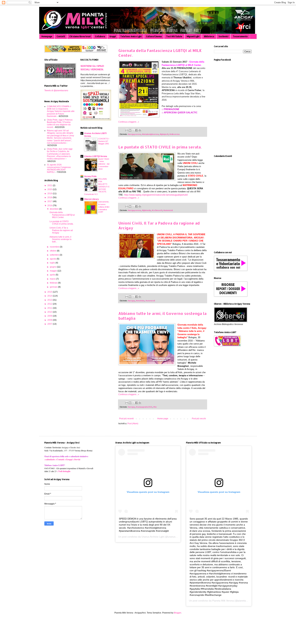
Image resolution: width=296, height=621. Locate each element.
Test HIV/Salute (174, 36)
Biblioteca (209, 36)
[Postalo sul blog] (130, 130)
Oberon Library (91, 199)
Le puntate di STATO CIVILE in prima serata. (159, 146)
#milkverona (174, 134)
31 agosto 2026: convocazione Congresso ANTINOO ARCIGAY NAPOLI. (59, 168)
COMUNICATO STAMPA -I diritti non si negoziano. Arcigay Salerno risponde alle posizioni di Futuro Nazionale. (61, 111)
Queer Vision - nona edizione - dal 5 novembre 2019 (103, 164)
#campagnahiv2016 (144, 407)
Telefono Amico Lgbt (131, 36)
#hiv (155, 407)
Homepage (46, 36)
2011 (50, 308)
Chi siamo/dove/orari (80, 36)
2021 (50, 185)
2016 (50, 205)
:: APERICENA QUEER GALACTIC (179, 112)
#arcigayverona (134, 134)
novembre (55, 247)
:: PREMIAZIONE (170, 109)
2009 (50, 316)
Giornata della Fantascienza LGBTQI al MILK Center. (62, 215)
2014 (50, 296)
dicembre (54, 209)
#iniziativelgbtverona (150, 134)
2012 (50, 304)
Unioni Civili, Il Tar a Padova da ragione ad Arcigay (61, 230)
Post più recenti (126, 418)
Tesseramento (240, 36)
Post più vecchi (199, 418)
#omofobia (140, 301)
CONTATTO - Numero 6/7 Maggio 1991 (104, 141)
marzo (53, 279)
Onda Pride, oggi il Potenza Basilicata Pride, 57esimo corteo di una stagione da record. (59, 123)
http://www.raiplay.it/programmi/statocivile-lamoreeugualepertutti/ (156, 195)
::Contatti (59, 459)
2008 (50, 320)
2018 (50, 197)
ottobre (53, 251)
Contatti (61, 36)
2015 (50, 292)
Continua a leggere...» (128, 122)
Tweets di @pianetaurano (56, 90)
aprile (53, 275)
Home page (162, 418)
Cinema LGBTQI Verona (95, 156)
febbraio (54, 283)
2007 (50, 324)
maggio (53, 271)
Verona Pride (90, 176)
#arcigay (131, 301)
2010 (50, 312)
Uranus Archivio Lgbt (152, 536)
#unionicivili (168, 210)
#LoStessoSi (157, 210)
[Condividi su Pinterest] (139, 130)
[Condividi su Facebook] (136, 130)
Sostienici (223, 36)
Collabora (100, 36)
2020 (50, 189)
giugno (53, 267)
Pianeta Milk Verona (223, 600)
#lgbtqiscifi (164, 134)
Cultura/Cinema (154, 36)
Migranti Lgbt (193, 36)
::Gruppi (68, 459)
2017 (50, 201)
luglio (53, 263)
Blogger (177, 613)
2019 (50, 193)
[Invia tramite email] (126, 130)
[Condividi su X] (133, 130)
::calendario (49, 459)
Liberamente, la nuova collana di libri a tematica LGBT (103, 207)
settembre (55, 255)
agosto (53, 259)
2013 (50, 300)
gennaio (54, 287)
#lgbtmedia (146, 210)
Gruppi (112, 36)
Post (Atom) (132, 423)
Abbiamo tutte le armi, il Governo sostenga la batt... (60, 239)
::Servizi (76, 459)
